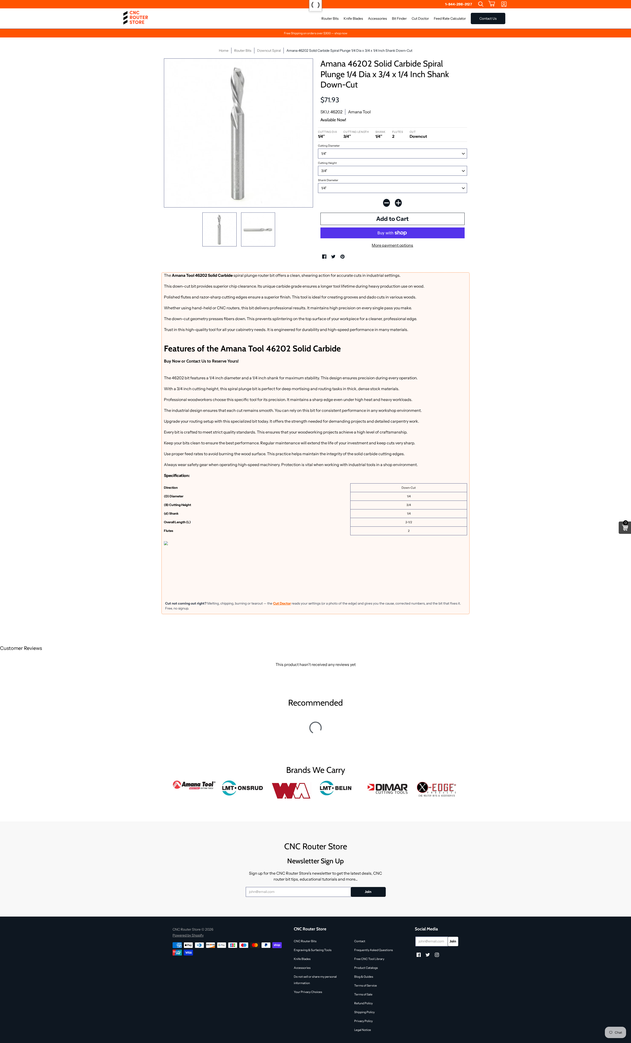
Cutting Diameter (329, 145)
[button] (492, 4)
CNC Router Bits (305, 941)
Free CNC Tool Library (369, 959)
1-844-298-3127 (458, 4)
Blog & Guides (363, 976)
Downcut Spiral (269, 50)
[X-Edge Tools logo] (436, 789)
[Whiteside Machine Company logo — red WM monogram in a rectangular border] (291, 791)
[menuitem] (481, 4)
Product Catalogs (366, 968)
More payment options (392, 245)
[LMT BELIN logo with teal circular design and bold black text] (340, 788)
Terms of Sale (363, 994)
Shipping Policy (364, 1012)
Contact (359, 941)
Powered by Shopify (188, 935)
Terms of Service (365, 985)
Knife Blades (302, 959)
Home (223, 50)
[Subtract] (386, 203)
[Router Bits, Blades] (388, 788)
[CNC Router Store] (135, 18)
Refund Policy (363, 1003)
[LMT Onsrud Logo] (243, 788)
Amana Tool (359, 111)
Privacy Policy (363, 1021)
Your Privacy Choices (308, 992)
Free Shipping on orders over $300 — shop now (315, 33)
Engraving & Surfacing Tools (313, 950)
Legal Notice (362, 1030)
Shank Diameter (328, 180)
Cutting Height (327, 163)
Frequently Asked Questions (373, 950)
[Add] (398, 203)
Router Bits (242, 50)
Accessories (302, 968)
